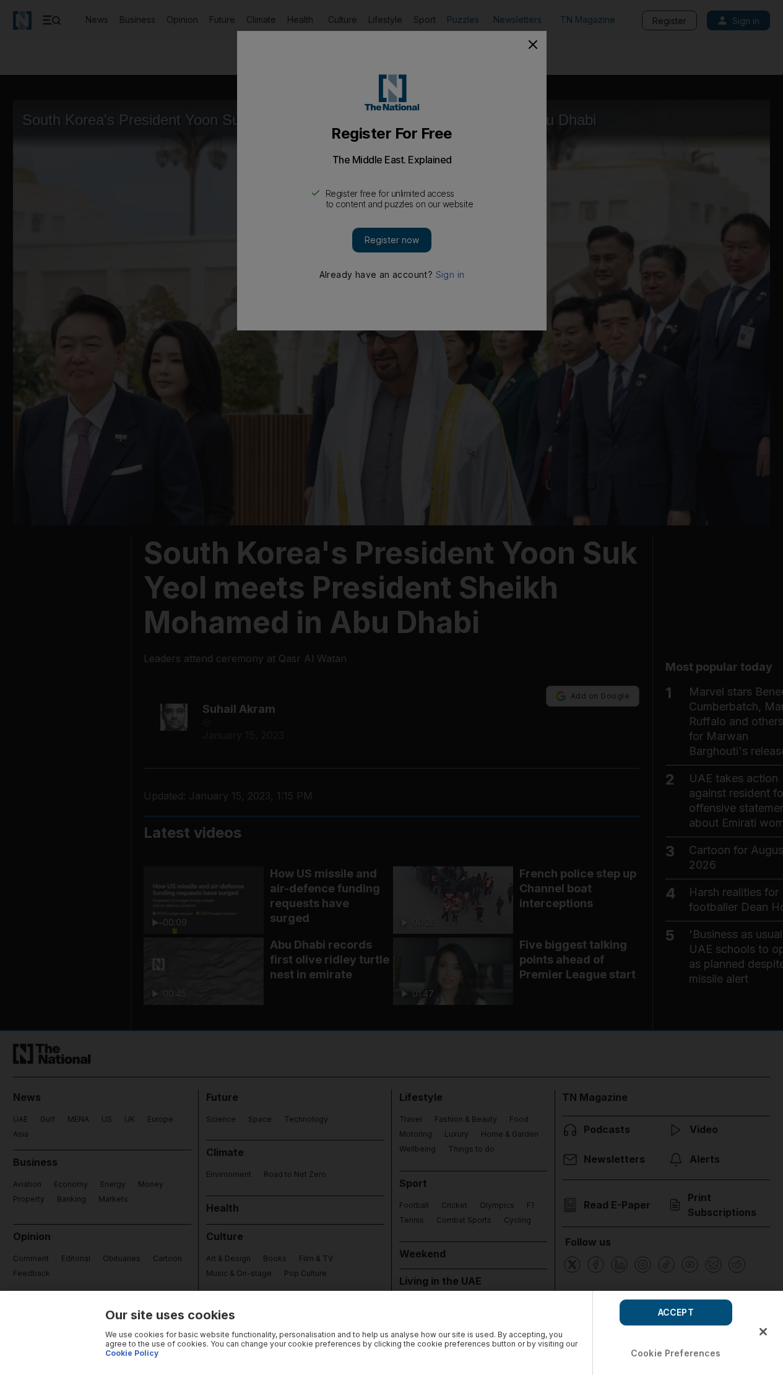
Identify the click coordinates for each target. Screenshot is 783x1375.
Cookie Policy (131, 1353)
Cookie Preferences (676, 1353)
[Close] (763, 1331)
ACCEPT (676, 1312)
